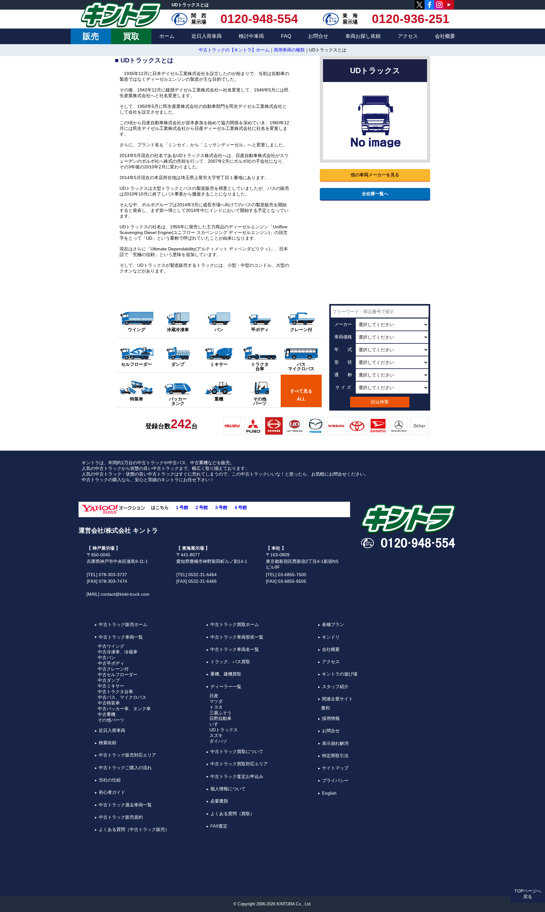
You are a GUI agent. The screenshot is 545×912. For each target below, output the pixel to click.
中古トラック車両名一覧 (234, 649)
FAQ (286, 36)
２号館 (201, 507)
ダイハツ (218, 741)
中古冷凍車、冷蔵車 (118, 651)
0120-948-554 (259, 19)
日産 (213, 695)
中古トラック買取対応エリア (239, 764)
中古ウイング (111, 646)
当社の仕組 (110, 779)
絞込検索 (380, 401)
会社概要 (445, 36)
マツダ (216, 701)
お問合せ (318, 36)
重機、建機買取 (225, 674)
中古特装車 (109, 702)
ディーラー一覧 (225, 686)
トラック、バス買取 (230, 661)
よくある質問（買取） (232, 813)
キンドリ (331, 637)
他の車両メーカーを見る (375, 175)
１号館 (181, 507)
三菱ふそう (220, 712)
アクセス (408, 36)
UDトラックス (223, 729)
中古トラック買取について (236, 751)
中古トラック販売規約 (121, 817)
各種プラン (333, 624)
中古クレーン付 (113, 668)
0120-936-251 (410, 19)
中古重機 (106, 714)
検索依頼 (107, 742)
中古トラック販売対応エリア (127, 755)
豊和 (325, 707)
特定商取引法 (335, 755)
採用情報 (331, 718)
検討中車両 (251, 36)
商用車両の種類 (289, 49)
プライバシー (335, 780)
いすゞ (216, 724)
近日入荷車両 (206, 36)
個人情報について (228, 788)
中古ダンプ (109, 680)
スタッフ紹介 (335, 686)
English (329, 793)
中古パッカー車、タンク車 (124, 708)
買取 (131, 36)
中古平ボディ (111, 663)
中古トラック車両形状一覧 (236, 637)
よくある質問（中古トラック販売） (134, 829)
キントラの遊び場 (339, 674)
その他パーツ (111, 719)
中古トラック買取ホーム (234, 624)
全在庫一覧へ (375, 193)
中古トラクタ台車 (115, 691)
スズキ (216, 735)
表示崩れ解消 (335, 743)
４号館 (240, 507)
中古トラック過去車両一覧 (125, 804)
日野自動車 (220, 718)
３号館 (220, 507)
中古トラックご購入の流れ (125, 767)
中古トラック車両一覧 (121, 637)
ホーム (166, 36)
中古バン (106, 657)
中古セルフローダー (118, 674)
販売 (91, 36)
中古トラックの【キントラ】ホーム (234, 49)
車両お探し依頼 (363, 36)
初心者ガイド (112, 792)
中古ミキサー (111, 685)
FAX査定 (218, 825)
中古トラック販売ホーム (123, 624)
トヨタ (216, 707)
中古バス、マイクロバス (122, 697)
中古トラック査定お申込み (236, 776)
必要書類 (219, 801)
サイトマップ (335, 768)
